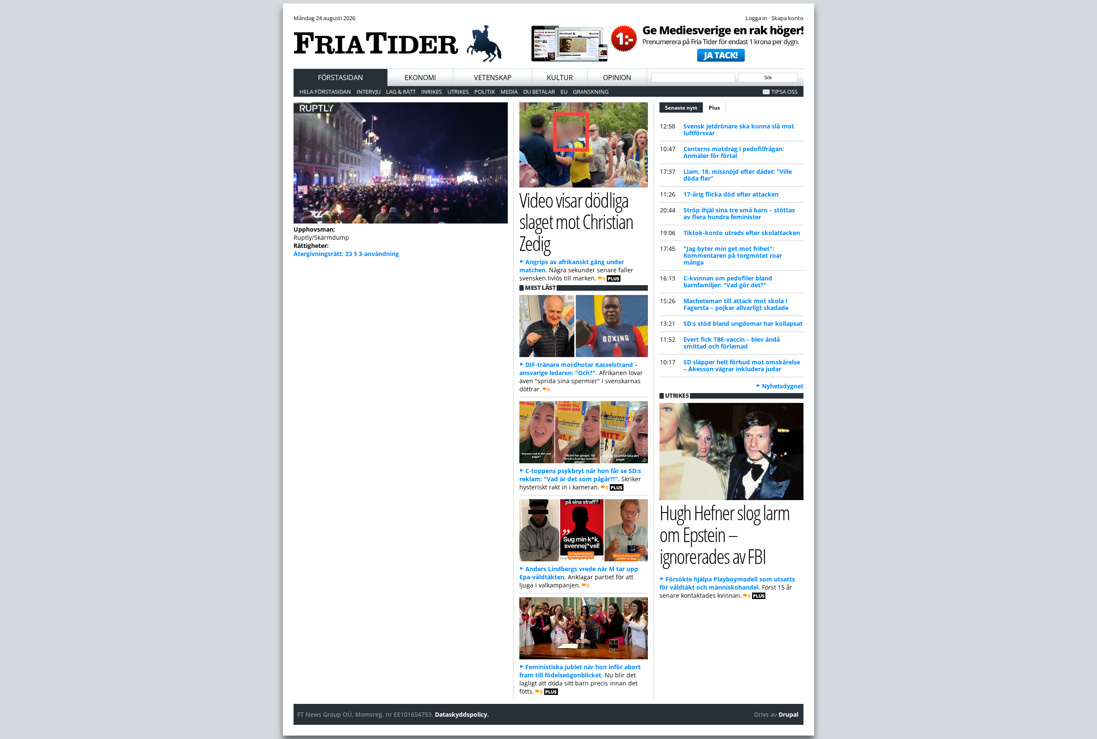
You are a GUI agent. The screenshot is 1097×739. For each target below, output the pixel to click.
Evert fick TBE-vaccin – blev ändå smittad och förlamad (731, 342)
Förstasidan (340, 77)
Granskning (590, 91)
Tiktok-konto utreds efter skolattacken (741, 233)
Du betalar (539, 91)
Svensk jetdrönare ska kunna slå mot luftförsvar (738, 129)
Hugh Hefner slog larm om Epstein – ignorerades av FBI (724, 534)
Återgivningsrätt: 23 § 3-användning (346, 254)
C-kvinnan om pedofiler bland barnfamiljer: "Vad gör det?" (727, 281)
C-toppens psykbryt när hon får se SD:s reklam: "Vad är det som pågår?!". (580, 475)
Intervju (369, 91)
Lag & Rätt (401, 91)
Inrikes (431, 91)
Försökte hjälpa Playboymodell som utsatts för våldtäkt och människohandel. (727, 583)
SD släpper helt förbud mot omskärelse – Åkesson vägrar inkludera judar (741, 365)
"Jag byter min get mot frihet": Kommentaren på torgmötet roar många (732, 255)
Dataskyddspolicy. (462, 714)
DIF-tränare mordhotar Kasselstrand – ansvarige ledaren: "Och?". (578, 369)
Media (509, 91)
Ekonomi (420, 77)
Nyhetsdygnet (782, 386)
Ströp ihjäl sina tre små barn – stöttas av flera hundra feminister (739, 213)
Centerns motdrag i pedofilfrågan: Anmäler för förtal (733, 152)
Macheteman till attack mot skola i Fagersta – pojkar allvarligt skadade (735, 304)
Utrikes (458, 91)
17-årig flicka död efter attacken (731, 194)
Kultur (560, 77)
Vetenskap (493, 77)
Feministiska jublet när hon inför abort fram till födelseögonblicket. (580, 671)
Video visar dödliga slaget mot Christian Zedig (576, 221)
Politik (484, 91)
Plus (714, 107)
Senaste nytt (684, 107)
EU (563, 91)
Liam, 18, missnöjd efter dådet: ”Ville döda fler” (737, 174)
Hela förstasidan (325, 91)
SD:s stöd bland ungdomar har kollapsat (743, 323)
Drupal (788, 714)
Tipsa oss (784, 91)
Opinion (617, 77)
